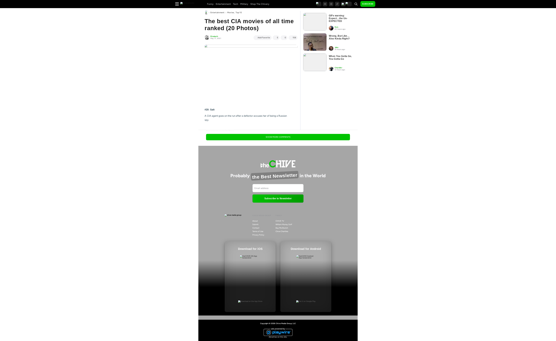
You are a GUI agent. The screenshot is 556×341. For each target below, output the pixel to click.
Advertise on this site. (278, 337)
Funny (210, 4)
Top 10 (239, 12)
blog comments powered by (220, 131)
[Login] (380, 4)
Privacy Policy (258, 235)
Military (244, 4)
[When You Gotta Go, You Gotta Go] (315, 62)
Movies (230, 12)
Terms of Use (257, 231)
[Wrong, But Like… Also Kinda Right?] (315, 42)
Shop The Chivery (259, 4)
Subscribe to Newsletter (278, 198)
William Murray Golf (284, 224)
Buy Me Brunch (282, 228)
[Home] (206, 12)
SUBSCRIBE (368, 4)
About (255, 221)
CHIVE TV (280, 221)
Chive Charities (282, 231)
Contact (255, 228)
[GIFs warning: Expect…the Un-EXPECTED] (315, 21)
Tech (235, 4)
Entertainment (223, 4)
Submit (255, 224)
